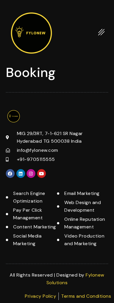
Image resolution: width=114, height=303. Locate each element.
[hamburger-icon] (101, 33)
